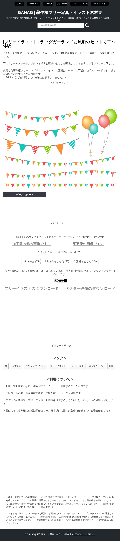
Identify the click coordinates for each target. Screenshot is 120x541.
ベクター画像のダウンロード (90, 288)
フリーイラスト (34, 3)
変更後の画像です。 (88, 244)
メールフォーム (72, 503)
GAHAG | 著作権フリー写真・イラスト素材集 (60, 12)
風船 (111, 366)
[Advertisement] (60, 95)
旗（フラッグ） (96, 366)
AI (6, 366)
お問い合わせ (61, 3)
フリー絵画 (48, 3)
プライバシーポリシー (84, 534)
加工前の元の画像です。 (31, 244)
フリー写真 (19, 3)
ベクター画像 (77, 366)
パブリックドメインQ (79, 3)
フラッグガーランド (35, 366)
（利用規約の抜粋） (48, 516)
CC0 (50, 497)
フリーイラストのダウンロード (31, 288)
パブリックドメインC (100, 3)
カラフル (16, 366)
